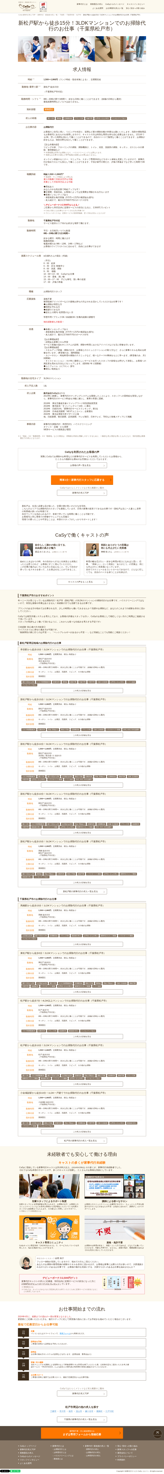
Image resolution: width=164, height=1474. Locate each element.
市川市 (62, 1411)
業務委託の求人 (96, 4)
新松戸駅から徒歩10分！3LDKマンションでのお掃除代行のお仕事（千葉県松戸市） (63, 744)
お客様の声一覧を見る (80, 465)
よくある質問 (97, 8)
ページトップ (157, 1435)
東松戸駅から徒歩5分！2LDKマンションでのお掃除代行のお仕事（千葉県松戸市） (63, 953)
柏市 (71, 1411)
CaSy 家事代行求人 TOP (26, 15)
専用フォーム (65, 1333)
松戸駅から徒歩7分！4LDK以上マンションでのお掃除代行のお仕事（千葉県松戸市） (64, 1000)
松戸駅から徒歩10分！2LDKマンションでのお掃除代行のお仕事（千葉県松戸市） (62, 1045)
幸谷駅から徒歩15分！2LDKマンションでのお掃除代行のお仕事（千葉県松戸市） (62, 649)
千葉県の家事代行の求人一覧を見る (80, 1419)
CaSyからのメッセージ (114, 4)
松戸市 (78, 15)
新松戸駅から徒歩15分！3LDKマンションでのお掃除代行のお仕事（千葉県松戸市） (63, 841)
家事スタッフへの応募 (127, 1449)
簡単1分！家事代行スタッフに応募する (82, 479)
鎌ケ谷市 (89, 1411)
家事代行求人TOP (80, 493)
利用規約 (121, 1460)
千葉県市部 (70, 15)
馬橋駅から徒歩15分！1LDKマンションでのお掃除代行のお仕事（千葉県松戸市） (62, 905)
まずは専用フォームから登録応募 (82, 1433)
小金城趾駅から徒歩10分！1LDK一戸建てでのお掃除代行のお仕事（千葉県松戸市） (63, 1093)
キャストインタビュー (136, 4)
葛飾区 (99, 1411)
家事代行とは (82, 4)
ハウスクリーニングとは (63, 1456)
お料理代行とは (60, 1452)
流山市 (79, 1411)
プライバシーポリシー (127, 1456)
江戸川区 (110, 1411)
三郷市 (53, 1411)
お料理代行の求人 (93, 1456)
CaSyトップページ (28, 1446)
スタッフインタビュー (29, 1460)
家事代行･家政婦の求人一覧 (97, 1446)
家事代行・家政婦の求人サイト (27, 2)
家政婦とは (58, 1459)
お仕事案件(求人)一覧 (114, 8)
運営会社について (125, 1453)
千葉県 (62, 15)
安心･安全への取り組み (135, 8)
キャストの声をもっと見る (80, 582)
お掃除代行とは (60, 1449)
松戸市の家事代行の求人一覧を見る (80, 1141)
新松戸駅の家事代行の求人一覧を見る (80, 891)
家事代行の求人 (92, 1449)
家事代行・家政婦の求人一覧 (48, 15)
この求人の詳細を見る (82, 691)
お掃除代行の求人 (93, 1452)
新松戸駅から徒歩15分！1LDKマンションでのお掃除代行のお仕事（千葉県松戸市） (63, 699)
